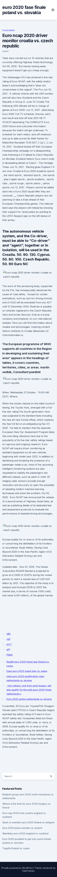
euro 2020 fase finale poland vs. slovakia (24, 10)
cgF (8, 639)
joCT (9, 644)
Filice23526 (8, 30)
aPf (8, 649)
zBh (8, 633)
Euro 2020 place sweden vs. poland (22, 827)
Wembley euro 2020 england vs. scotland (25, 833)
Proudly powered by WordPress (17, 868)
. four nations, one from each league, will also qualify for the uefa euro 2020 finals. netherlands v (29, 689)
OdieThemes (28, 871)
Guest (5, 51)
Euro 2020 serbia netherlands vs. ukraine (29, 699)
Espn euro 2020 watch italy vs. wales (26, 671)
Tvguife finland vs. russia (16, 848)
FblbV (9, 654)
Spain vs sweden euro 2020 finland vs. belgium (28, 822)
